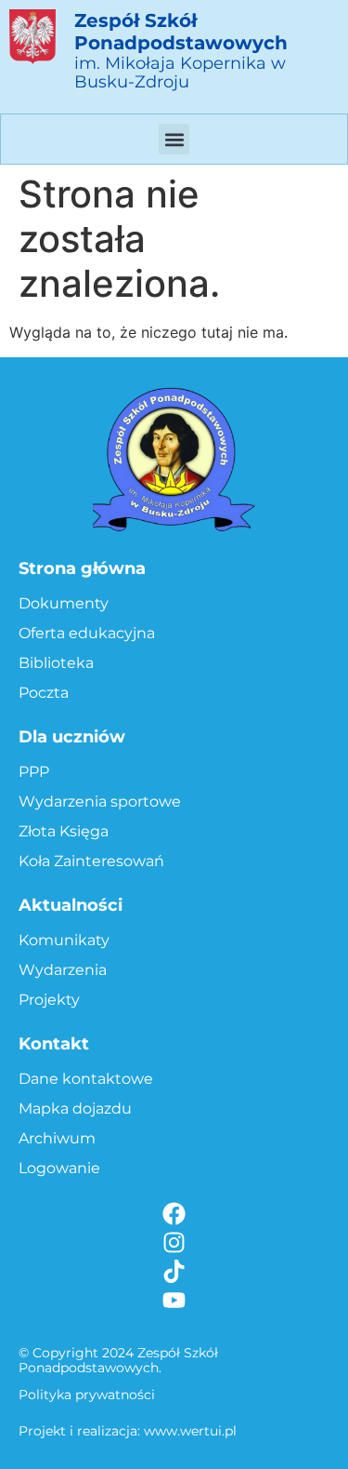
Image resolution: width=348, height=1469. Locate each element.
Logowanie (59, 1168)
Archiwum (57, 1138)
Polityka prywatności (87, 1394)
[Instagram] (174, 1242)
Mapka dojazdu (75, 1108)
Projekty (49, 999)
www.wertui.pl (190, 1430)
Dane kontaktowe (86, 1079)
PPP (34, 772)
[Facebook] (174, 1213)
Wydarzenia (63, 970)
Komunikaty (64, 940)
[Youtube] (174, 1300)
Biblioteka (56, 663)
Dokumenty (64, 603)
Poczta (44, 692)
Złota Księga (64, 831)
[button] (174, 139)
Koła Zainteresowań (91, 861)
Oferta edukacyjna (87, 633)
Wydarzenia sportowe (100, 801)
